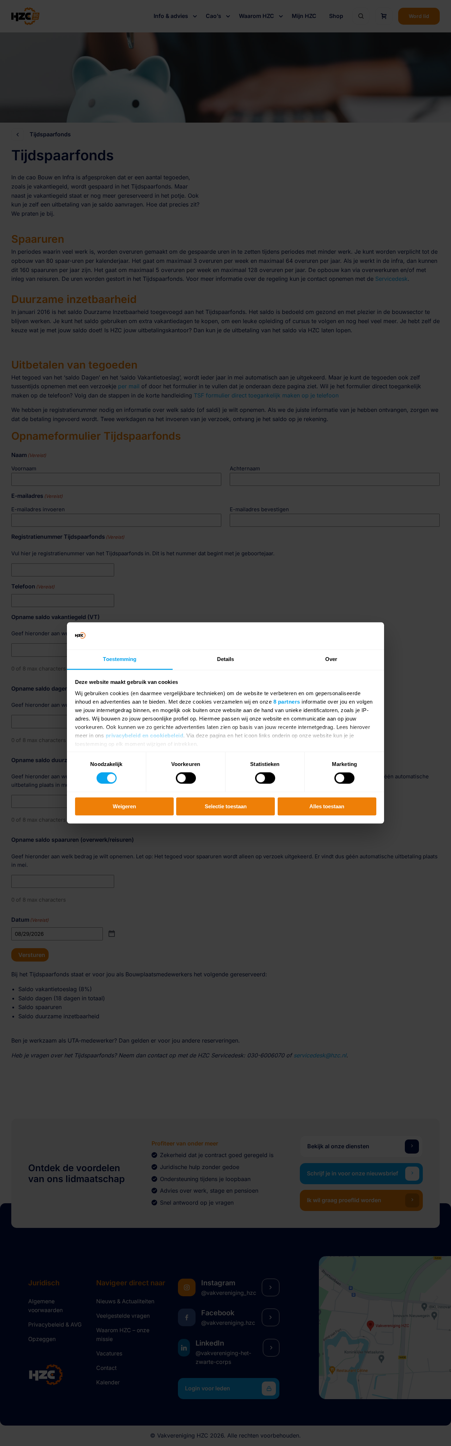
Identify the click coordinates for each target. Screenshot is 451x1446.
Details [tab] (225, 659)
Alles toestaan (326, 806)
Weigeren (124, 806)
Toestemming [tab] (119, 659)
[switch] (186, 778)
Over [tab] (331, 659)
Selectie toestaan (226, 806)
